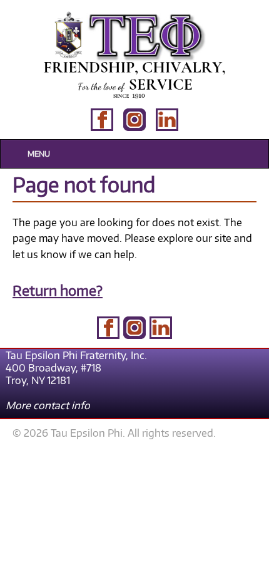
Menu (39, 154)
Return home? (58, 290)
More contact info (48, 405)
